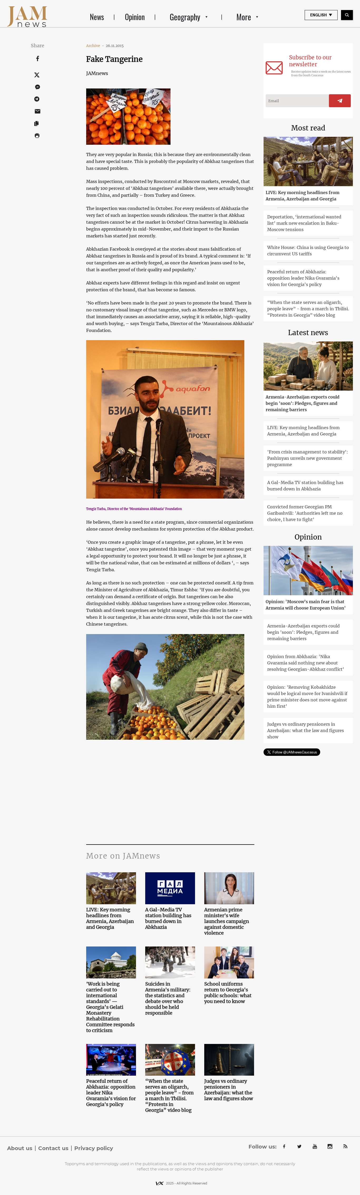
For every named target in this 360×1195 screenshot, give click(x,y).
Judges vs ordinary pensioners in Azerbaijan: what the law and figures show (228, 1090)
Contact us (53, 1148)
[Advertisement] (170, 791)
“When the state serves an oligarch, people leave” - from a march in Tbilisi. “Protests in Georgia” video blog (169, 1095)
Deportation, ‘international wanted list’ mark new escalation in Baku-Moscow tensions (304, 223)
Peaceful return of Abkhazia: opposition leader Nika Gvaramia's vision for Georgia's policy (111, 1092)
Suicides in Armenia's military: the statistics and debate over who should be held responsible (168, 998)
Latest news (308, 332)
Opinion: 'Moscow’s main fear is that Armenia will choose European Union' (306, 605)
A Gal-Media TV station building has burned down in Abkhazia (168, 918)
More (243, 17)
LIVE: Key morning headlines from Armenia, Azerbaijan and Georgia (110, 918)
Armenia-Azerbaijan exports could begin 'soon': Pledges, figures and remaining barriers (302, 403)
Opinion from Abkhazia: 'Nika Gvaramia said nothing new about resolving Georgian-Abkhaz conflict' (305, 663)
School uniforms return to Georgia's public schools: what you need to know (227, 992)
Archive (95, 45)
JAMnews (97, 73)
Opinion (135, 16)
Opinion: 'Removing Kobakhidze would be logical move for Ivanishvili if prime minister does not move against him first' (307, 697)
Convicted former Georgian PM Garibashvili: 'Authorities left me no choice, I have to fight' (305, 513)
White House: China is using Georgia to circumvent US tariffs (308, 250)
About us (19, 1148)
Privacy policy (93, 1148)
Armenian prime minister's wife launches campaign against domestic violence (226, 921)
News (97, 16)
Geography (185, 17)
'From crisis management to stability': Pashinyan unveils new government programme (307, 458)
